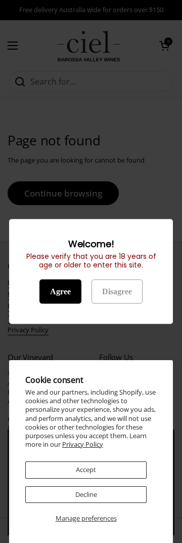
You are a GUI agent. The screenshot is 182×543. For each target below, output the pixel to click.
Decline (86, 494)
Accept (86, 469)
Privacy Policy (82, 444)
